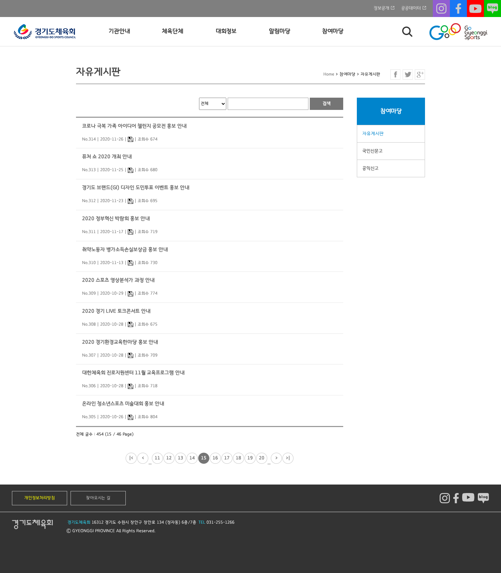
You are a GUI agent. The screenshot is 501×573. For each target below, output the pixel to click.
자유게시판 (373, 133)
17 (227, 458)
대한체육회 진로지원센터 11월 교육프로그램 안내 (133, 372)
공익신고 (370, 168)
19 (250, 458)
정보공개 (381, 8)
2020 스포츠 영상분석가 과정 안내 (118, 280)
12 (169, 458)
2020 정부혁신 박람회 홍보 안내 (116, 218)
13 (180, 458)
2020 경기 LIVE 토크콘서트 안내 (116, 311)
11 (157, 458)
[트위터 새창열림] (408, 74)
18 (238, 458)
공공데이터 (411, 8)
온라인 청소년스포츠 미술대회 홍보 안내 (123, 403)
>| (288, 458)
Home (328, 74)
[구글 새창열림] (420, 74)
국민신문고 (372, 151)
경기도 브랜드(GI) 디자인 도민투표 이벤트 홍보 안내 (135, 187)
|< (131, 458)
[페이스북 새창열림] (395, 74)
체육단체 (172, 31)
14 (192, 458)
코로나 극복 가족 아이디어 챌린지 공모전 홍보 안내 (134, 126)
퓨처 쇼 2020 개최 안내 (107, 156)
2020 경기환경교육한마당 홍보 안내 (120, 342)
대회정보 (226, 31)
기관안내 (119, 31)
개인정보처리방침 (39, 498)
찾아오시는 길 (98, 498)
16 (215, 458)
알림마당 (279, 31)
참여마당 (333, 31)
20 (261, 458)
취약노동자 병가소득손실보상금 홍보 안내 (125, 249)
